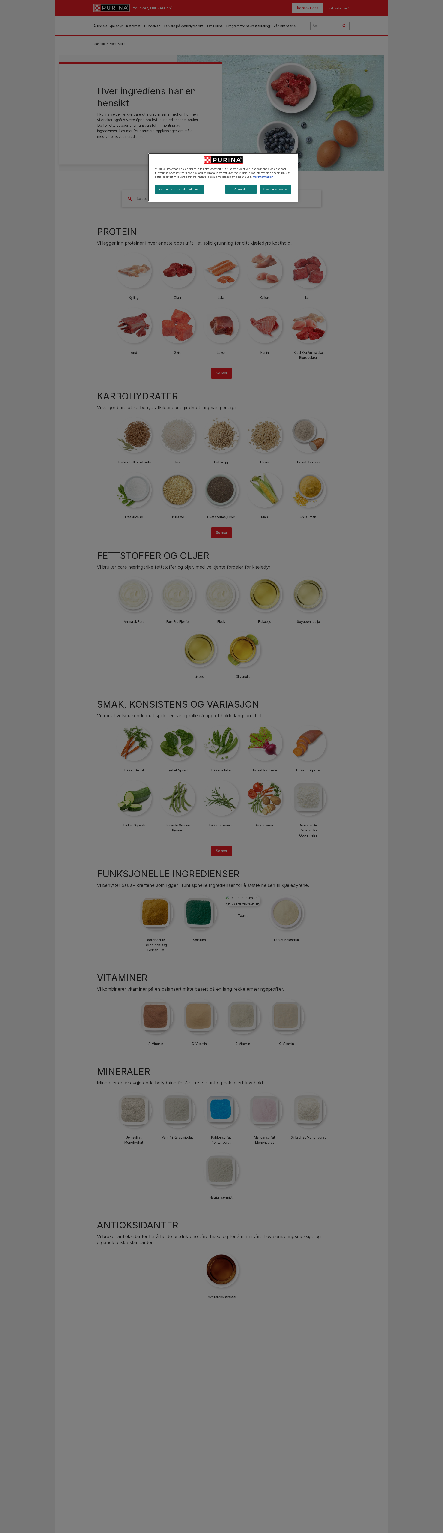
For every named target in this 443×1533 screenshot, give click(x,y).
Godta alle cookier (275, 189)
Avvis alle (240, 189)
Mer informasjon (263, 176)
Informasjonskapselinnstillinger (179, 189)
